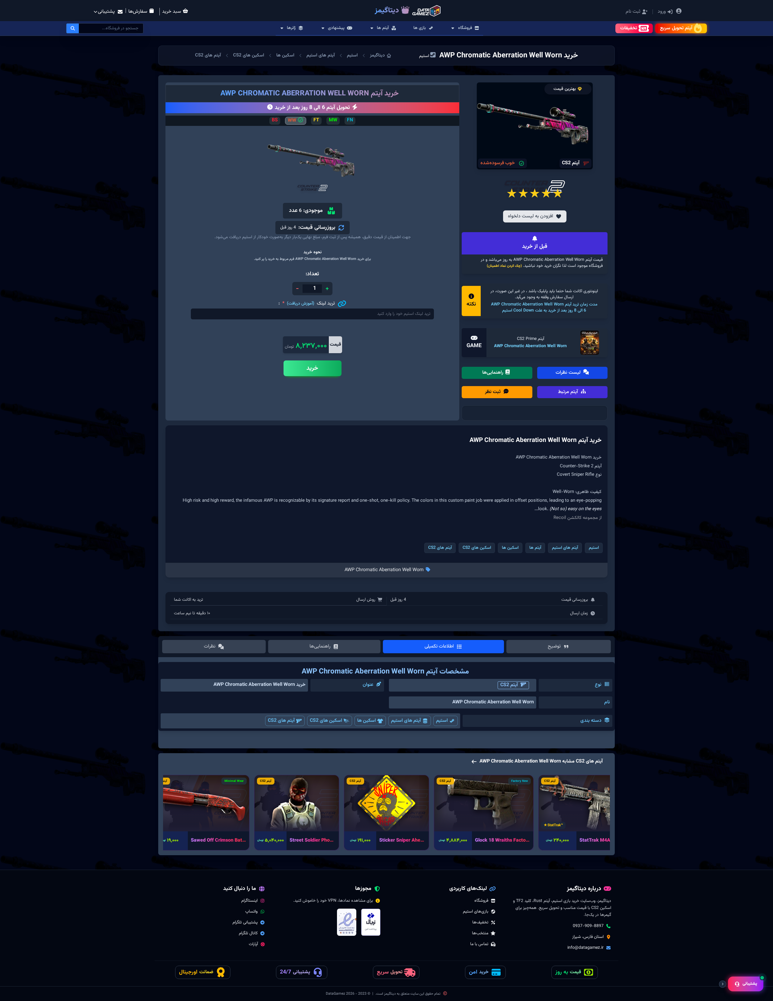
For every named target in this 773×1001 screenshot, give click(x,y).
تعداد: (312, 274)
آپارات (253, 944)
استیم (352, 55)
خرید (312, 368)
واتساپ (251, 912)
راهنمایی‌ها (493, 372)
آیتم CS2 (509, 685)
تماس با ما (479, 944)
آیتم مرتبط (568, 392)
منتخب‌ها (480, 933)
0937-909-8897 (588, 926)
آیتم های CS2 (208, 55)
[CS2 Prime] (590, 343)
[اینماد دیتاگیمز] (346, 922)
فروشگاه (481, 901)
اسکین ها (285, 55)
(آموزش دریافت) (300, 304)
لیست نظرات (569, 372)
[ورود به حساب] (678, 12)
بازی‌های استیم (475, 912)
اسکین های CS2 (248, 55)
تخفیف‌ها (480, 922)
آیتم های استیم (320, 55)
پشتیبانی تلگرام (245, 922)
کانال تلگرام (248, 933)
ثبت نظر (493, 392)
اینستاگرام (249, 901)
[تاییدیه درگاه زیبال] (370, 922)
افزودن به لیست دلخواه (530, 216)
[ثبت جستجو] (72, 28)
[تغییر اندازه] (722, 984)
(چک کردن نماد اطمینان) (504, 266)
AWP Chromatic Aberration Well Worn (530, 346)
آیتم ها (535, 548)
